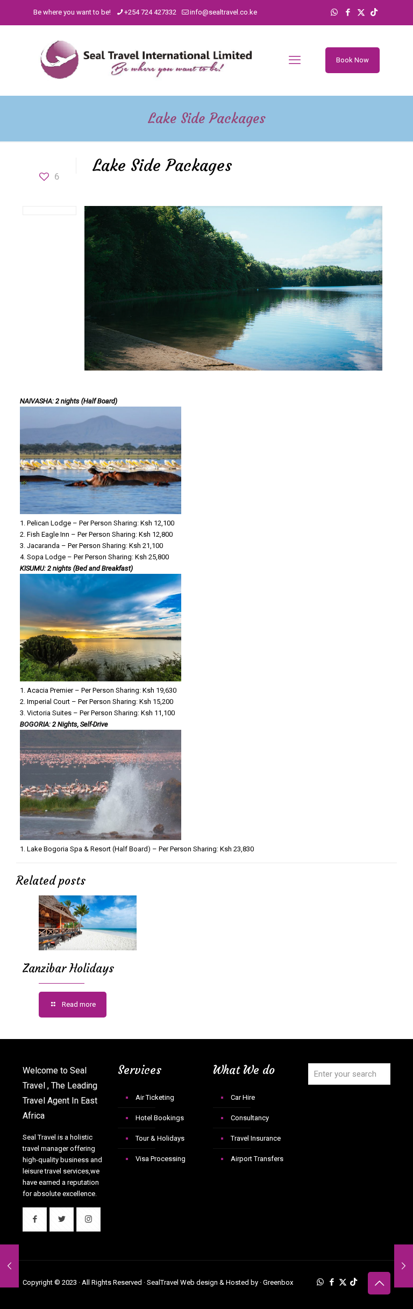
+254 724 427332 (150, 12)
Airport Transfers (257, 1159)
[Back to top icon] (379, 1283)
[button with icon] (35, 1219)
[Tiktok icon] (374, 12)
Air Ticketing (155, 1097)
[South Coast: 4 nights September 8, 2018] (9, 1265)
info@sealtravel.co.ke (223, 12)
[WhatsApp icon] (334, 12)
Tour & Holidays (160, 1138)
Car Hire (243, 1097)
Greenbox (278, 1282)
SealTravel (163, 1282)
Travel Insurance (256, 1138)
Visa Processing (161, 1159)
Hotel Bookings (160, 1118)
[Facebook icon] (348, 12)
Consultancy (250, 1118)
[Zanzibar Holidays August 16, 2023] (403, 1265)
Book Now (352, 60)
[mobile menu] (295, 60)
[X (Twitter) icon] (361, 12)
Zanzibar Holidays (68, 968)
